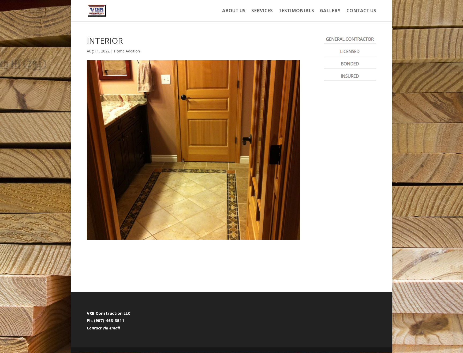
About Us (233, 11)
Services (262, 11)
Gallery (330, 11)
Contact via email (103, 328)
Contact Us (361, 11)
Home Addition (127, 51)
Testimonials (296, 11)
